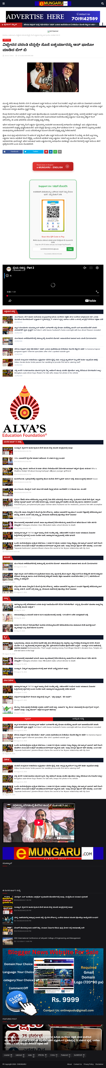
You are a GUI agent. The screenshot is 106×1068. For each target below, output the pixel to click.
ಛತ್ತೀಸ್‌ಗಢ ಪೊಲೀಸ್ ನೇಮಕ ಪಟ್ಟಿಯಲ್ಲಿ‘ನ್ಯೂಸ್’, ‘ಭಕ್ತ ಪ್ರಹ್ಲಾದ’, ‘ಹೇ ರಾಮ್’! (42, 697)
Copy (70, 249)
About (69, 1064)
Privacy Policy (89, 1064)
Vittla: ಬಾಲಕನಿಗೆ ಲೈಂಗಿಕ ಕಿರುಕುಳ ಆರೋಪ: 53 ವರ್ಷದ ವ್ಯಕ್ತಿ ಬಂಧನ (39, 458)
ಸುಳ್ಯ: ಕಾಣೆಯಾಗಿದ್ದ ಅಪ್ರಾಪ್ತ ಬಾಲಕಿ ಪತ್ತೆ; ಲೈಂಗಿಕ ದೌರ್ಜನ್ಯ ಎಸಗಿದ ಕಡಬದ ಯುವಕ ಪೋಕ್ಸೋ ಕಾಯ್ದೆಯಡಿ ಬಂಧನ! (56, 918)
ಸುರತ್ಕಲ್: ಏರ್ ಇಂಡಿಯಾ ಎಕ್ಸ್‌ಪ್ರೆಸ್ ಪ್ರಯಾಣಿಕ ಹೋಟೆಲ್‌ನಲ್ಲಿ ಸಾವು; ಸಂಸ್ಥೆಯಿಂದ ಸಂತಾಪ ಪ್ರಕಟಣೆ (51, 897)
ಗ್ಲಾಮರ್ (28, 719)
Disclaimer (99, 1064)
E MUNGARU (21, 1064)
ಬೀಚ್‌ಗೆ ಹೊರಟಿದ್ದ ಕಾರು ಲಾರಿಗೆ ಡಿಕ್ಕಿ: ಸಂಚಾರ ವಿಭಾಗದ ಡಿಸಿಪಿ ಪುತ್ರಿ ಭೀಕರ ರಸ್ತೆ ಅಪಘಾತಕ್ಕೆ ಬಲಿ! (49, 928)
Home (5, 35)
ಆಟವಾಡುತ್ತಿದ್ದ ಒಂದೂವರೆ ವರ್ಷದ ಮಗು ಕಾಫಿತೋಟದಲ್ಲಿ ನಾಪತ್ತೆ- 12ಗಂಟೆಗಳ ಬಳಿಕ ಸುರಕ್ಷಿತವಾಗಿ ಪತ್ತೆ (51, 615)
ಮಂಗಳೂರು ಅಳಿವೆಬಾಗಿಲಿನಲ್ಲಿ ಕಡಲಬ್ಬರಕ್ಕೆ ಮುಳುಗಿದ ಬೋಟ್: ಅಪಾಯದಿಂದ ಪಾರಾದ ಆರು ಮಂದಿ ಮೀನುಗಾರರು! (55, 338)
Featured (65, 1055)
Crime (53, 1055)
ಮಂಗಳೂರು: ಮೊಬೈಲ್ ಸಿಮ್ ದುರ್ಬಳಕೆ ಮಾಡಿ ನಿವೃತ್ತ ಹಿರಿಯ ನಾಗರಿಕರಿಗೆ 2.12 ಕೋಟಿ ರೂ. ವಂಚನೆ (50, 489)
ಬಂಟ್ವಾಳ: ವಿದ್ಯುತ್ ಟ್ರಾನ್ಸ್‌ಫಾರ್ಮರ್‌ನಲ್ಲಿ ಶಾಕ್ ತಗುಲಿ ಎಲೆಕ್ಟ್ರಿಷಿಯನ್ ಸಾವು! (41, 669)
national (12, 35)
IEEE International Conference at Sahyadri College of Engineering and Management (47, 938)
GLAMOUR (79, 1055)
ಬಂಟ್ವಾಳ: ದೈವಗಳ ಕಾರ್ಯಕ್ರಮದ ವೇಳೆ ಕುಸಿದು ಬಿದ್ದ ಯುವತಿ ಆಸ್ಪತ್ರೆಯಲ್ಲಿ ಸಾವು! (43, 448)
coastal (8, 1055)
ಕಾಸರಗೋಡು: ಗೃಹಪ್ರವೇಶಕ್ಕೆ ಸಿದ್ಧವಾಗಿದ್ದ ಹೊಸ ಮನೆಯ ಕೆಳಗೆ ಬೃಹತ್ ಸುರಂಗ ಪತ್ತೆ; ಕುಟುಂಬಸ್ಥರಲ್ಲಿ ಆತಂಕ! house (56, 479)
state (31, 1055)
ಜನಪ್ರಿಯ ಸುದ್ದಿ (78, 719)
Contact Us (78, 1064)
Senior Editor (9, 56)
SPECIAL (42, 1055)
